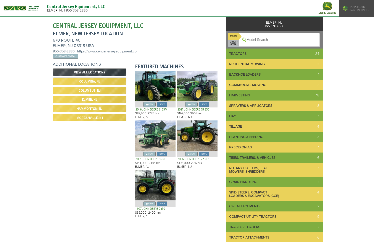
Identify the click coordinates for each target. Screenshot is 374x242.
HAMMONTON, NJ (90, 108)
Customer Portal (65, 56)
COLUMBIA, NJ (89, 81)
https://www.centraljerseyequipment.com (108, 51)
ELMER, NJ (89, 99)
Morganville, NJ (89, 118)
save (162, 104)
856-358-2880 (64, 51)
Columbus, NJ (90, 90)
